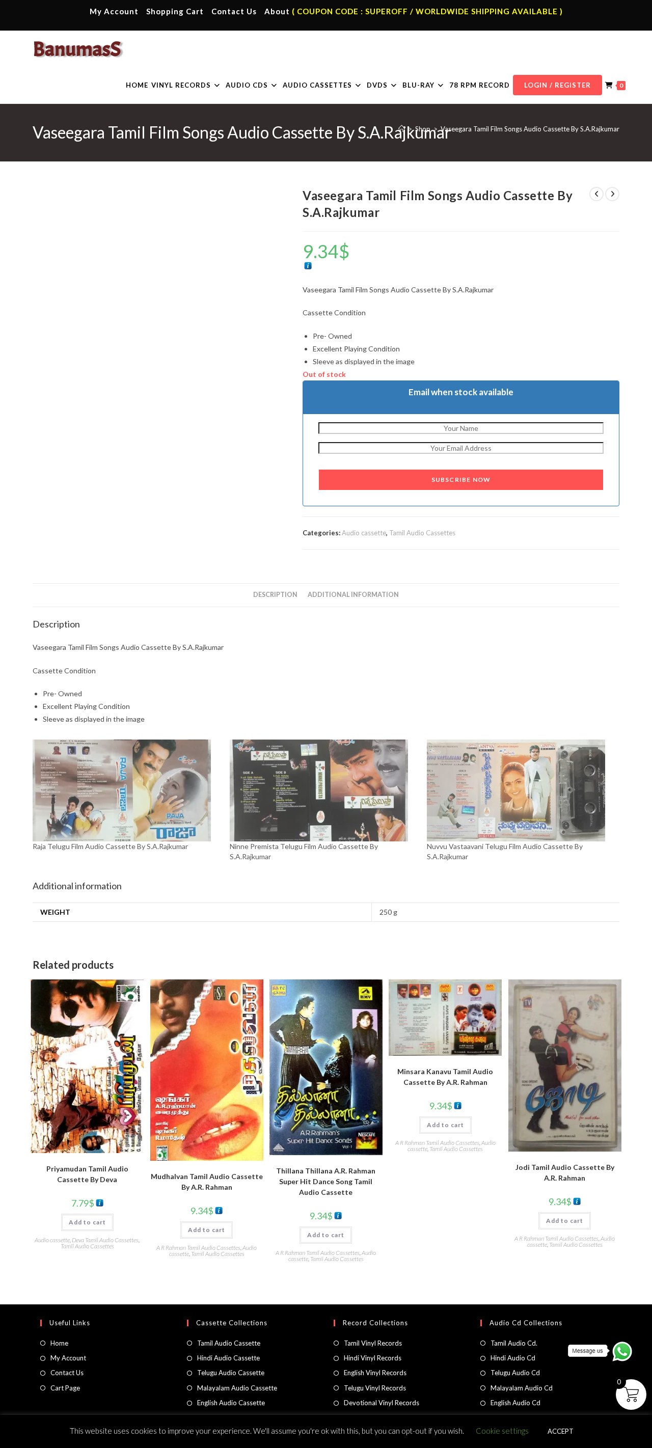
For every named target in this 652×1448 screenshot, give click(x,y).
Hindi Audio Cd (513, 1358)
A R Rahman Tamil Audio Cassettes (198, 1247)
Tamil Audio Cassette (228, 1343)
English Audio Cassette (231, 1403)
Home (59, 1343)
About (277, 11)
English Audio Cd (515, 1403)
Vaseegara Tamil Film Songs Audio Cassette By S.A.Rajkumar (530, 129)
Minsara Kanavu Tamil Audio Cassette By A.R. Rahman (445, 1076)
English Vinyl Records (375, 1373)
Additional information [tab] (353, 594)
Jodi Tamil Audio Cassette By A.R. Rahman (564, 1172)
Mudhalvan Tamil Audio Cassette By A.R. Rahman (207, 1181)
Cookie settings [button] (502, 1430)
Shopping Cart (175, 11)
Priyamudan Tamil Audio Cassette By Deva (87, 1174)
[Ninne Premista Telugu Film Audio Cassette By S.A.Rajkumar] (323, 790)
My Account (114, 11)
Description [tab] (275, 594)
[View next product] (612, 194)
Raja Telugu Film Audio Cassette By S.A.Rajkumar (110, 846)
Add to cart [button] (87, 1222)
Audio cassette (364, 533)
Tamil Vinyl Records (373, 1343)
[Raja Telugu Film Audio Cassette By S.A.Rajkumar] (126, 790)
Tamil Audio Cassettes (422, 533)
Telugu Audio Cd (515, 1373)
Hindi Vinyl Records (372, 1358)
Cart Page (65, 1388)
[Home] (401, 129)
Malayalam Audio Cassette (237, 1388)
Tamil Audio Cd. (514, 1343)
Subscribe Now (461, 479)
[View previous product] (596, 194)
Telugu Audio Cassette (230, 1373)
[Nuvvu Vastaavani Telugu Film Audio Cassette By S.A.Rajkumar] (520, 790)
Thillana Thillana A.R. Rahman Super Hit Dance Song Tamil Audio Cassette (325, 1181)
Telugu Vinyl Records (375, 1388)
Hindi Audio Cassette (228, 1358)
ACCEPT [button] (561, 1431)
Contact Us (234, 11)
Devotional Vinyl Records (381, 1403)
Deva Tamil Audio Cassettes (105, 1240)
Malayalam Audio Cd (522, 1388)
